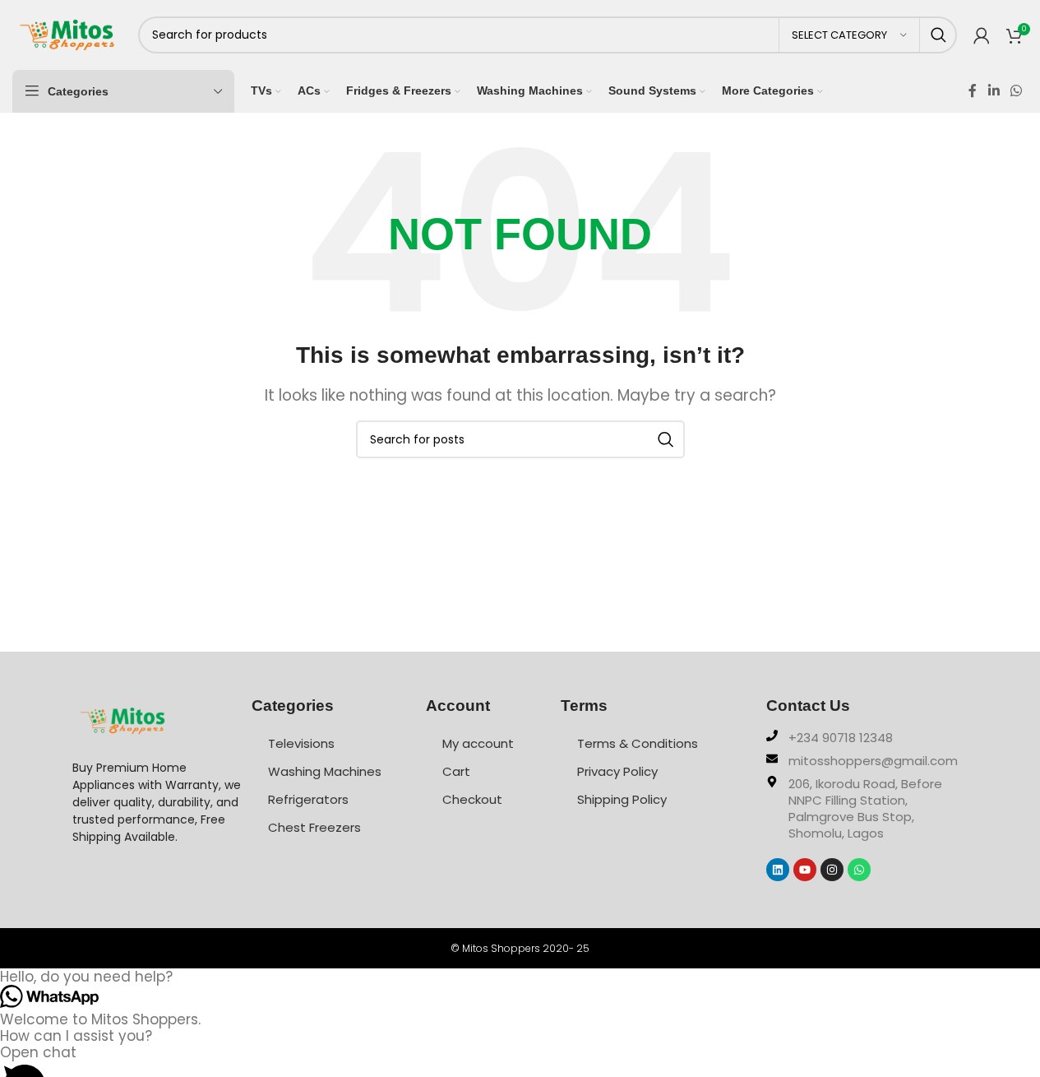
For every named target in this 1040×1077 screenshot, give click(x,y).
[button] (520, 976)
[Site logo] (67, 34)
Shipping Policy (622, 799)
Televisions (301, 743)
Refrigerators (308, 799)
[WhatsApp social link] (1016, 91)
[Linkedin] (777, 869)
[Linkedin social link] (993, 91)
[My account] (981, 35)
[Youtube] (804, 869)
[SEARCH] (938, 34)
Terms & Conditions (637, 743)
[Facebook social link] (972, 91)
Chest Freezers (314, 827)
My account (478, 743)
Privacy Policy (617, 771)
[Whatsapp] (859, 869)
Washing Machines (324, 771)
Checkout (472, 799)
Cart (456, 771)
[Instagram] (832, 869)
